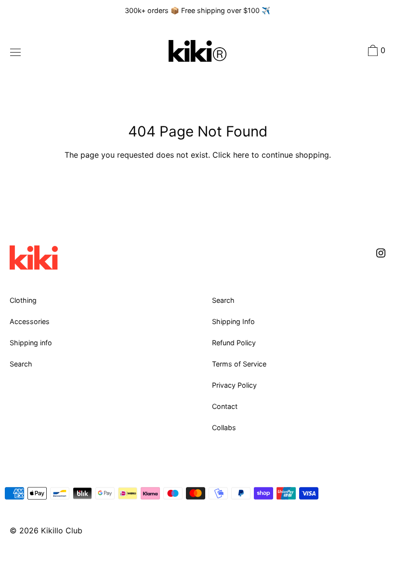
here (241, 155)
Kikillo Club (61, 530)
